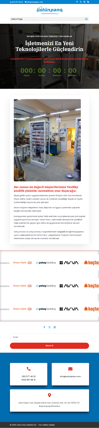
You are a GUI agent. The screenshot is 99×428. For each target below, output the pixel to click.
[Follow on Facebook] (44, 327)
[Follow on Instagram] (55, 327)
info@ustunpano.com (70, 376)
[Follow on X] (49, 327)
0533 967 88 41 (29, 379)
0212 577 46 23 (28, 376)
